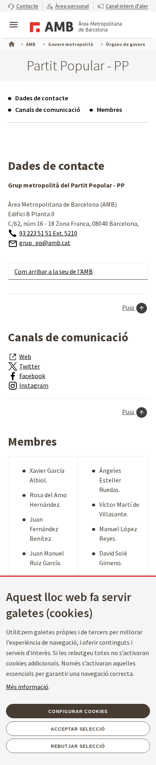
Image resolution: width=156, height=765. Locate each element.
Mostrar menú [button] (13, 18)
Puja (128, 307)
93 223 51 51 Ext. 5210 (48, 233)
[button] (23, 6)
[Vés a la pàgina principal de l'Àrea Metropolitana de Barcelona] (74, 26)
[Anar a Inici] (11, 43)
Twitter (29, 366)
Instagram (33, 385)
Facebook (32, 376)
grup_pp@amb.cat (44, 243)
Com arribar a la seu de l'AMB (53, 271)
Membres (109, 110)
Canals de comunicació (47, 110)
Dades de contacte (41, 98)
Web (25, 357)
